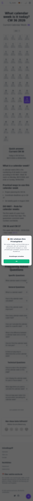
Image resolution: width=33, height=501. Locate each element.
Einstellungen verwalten (16, 256)
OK (16, 261)
